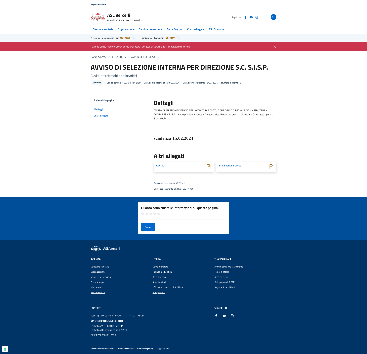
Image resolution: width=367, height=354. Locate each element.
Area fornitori (159, 282)
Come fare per (175, 29)
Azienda (96, 259)
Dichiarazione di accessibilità (102, 348)
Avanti (148, 227)
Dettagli (98, 109)
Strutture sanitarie (103, 29)
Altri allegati (101, 116)
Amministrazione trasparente (228, 266)
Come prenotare (160, 266)
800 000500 (125, 37)
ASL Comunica (217, 29)
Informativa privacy (145, 348)
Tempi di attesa (221, 271)
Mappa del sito (163, 348)
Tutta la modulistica (162, 271)
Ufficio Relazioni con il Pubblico (168, 287)
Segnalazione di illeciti (225, 287)
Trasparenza (222, 259)
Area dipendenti (160, 277)
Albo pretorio (97, 287)
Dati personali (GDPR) (224, 282)
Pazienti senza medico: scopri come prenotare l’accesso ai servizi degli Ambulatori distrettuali (141, 47)
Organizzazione (126, 29)
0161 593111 (169, 37)
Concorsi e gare (195, 29)
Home (94, 57)
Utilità (157, 259)
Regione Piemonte (98, 4)
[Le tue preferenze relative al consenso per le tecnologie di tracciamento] (5, 349)
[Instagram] (257, 17)
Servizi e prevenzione (150, 29)
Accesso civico (221, 277)
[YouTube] (251, 17)
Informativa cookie (125, 348)
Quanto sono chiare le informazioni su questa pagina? (180, 208)
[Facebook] (245, 17)
